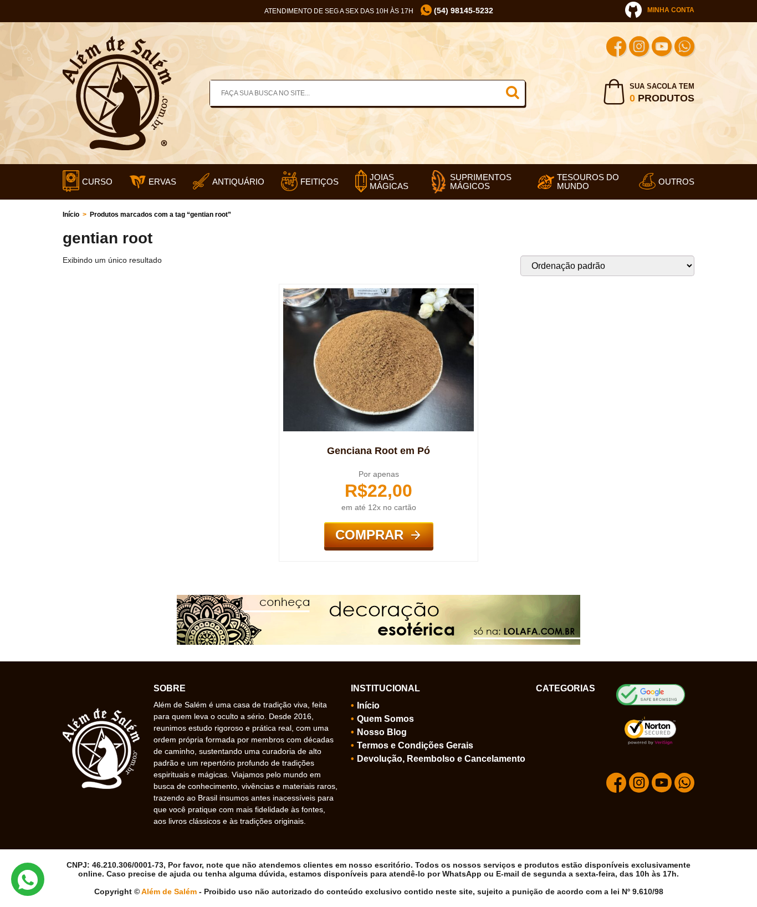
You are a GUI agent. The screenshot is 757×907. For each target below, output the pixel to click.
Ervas (162, 181)
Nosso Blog (382, 732)
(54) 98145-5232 (462, 10)
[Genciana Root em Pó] (378, 292)
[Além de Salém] (117, 40)
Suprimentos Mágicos (481, 182)
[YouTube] (662, 48)
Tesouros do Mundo (588, 182)
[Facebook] (616, 48)
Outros (676, 181)
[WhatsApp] (684, 48)
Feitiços (319, 181)
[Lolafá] (378, 599)
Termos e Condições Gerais (415, 745)
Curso (97, 181)
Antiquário (238, 181)
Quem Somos (385, 718)
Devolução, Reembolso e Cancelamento (441, 758)
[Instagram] (639, 48)
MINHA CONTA (670, 10)
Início (71, 214)
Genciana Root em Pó (378, 450)
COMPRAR (369, 534)
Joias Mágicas (389, 182)
